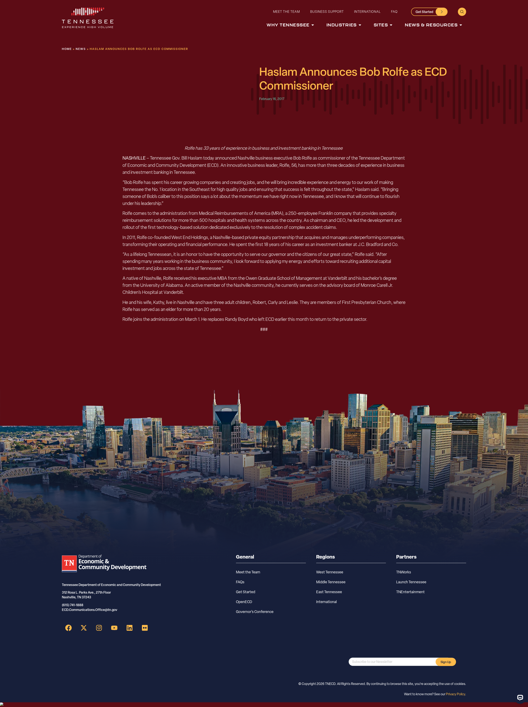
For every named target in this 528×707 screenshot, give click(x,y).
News (81, 49)
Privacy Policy (455, 694)
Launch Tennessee (411, 582)
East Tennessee (329, 591)
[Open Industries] (360, 25)
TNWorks (403, 572)
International (367, 11)
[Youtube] (114, 627)
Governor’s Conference (254, 611)
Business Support (327, 11)
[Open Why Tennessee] (313, 25)
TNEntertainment (410, 591)
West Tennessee (329, 572)
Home (67, 49)
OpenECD (244, 601)
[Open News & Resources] (461, 25)
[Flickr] (144, 627)
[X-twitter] (83, 627)
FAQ (394, 11)
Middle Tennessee (330, 582)
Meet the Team (286, 11)
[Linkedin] (129, 627)
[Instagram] (99, 627)
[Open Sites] (391, 25)
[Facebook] (68, 627)
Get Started (245, 591)
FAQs (240, 582)
